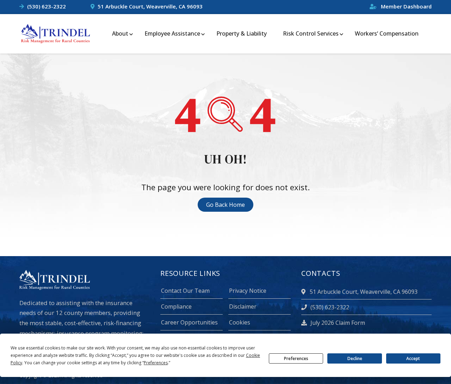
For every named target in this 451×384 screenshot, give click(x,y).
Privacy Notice (247, 291)
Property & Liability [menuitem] (241, 33)
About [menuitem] (120, 33)
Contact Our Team (185, 291)
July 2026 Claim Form (337, 323)
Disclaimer (243, 306)
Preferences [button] (156, 363)
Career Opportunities (189, 322)
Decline (354, 358)
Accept (413, 358)
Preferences (296, 358)
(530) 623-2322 (46, 6)
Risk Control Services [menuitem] (311, 33)
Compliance (176, 306)
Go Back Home (225, 205)
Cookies (239, 322)
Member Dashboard (405, 6)
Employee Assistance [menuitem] (172, 33)
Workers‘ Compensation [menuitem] (387, 33)
